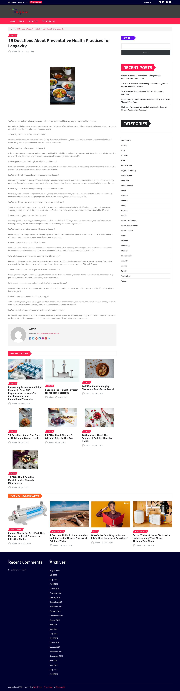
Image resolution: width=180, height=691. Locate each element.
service (124, 266)
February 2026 (55, 593)
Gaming (124, 210)
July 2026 (53, 575)
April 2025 (54, 638)
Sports (124, 271)
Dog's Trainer (126, 175)
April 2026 (54, 584)
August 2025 (55, 620)
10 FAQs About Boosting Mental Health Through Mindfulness (21, 480)
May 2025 (53, 634)
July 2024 (53, 661)
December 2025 (56, 602)
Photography (126, 256)
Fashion (124, 195)
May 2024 (53, 669)
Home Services (127, 231)
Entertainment (127, 185)
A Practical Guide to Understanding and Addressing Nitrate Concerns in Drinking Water (69, 538)
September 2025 (56, 615)
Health (124, 215)
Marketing (125, 246)
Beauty (124, 145)
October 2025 (55, 611)
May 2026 (53, 579)
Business (124, 155)
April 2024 (54, 674)
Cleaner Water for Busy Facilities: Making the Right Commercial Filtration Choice (26, 536)
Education (125, 180)
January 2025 (55, 647)
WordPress (37, 687)
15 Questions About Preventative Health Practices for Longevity (40, 29)
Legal (123, 236)
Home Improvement (129, 226)
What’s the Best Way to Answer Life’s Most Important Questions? (109, 536)
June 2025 (54, 629)
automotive (126, 140)
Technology (126, 276)
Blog (21, 21)
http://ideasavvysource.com (48, 333)
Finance (124, 200)
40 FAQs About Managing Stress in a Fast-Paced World (98, 387)
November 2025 (56, 606)
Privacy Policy (48, 21)
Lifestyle (124, 241)
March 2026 (54, 588)
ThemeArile (60, 687)
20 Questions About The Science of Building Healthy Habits (97, 438)
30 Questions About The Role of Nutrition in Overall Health (24, 436)
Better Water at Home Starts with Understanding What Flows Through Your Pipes (151, 538)
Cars (123, 160)
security (124, 261)
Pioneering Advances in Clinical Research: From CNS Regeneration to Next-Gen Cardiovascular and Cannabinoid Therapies (25, 393)
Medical (124, 251)
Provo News (48, 687)
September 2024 (56, 656)
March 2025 (54, 642)
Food (123, 205)
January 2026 (55, 597)
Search (127, 38)
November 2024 (56, 651)
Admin (14, 51)
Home (12, 21)
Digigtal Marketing (128, 170)
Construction (126, 165)
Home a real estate (128, 221)
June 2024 (54, 665)
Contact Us (33, 21)
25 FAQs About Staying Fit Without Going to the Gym (59, 436)
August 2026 (55, 570)
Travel (123, 281)
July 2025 (53, 624)
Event (123, 190)
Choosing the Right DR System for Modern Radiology (61, 391)
